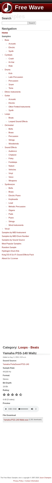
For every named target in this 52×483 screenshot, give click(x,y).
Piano (11, 218)
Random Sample (9, 247)
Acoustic (12, 44)
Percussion (13, 81)
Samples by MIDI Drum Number (15, 236)
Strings (12, 140)
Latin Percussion (16, 77)
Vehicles (12, 170)
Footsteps (13, 162)
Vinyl (11, 173)
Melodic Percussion (17, 207)
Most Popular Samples (11, 244)
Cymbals (8, 55)
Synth (11, 51)
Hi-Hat (11, 62)
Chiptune (12, 155)
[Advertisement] (20, 276)
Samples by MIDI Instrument (14, 232)
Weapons (13, 181)
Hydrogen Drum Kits (10, 251)
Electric (12, 47)
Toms (11, 88)
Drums (7, 70)
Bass (7, 40)
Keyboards (13, 199)
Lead (11, 203)
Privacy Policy (18, 481)
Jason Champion (45, 478)
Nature (11, 166)
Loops (7, 114)
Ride (11, 66)
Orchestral (9, 125)
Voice (11, 177)
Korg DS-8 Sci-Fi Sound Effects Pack (18, 255)
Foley (11, 158)
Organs (12, 210)
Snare (11, 85)
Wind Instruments (16, 225)
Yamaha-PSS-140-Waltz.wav (16, 420)
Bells (11, 129)
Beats (11, 118)
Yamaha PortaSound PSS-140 (16, 364)
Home (5, 33)
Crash (11, 59)
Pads (11, 214)
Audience (13, 151)
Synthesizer (10, 184)
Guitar (7, 96)
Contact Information (32, 481)
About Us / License (10, 258)
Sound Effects (11, 147)
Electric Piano (15, 196)
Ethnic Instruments (13, 92)
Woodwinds (14, 144)
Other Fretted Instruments (19, 107)
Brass (11, 133)
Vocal (7, 229)
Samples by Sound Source (13, 240)
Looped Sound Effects (18, 121)
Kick (10, 73)
